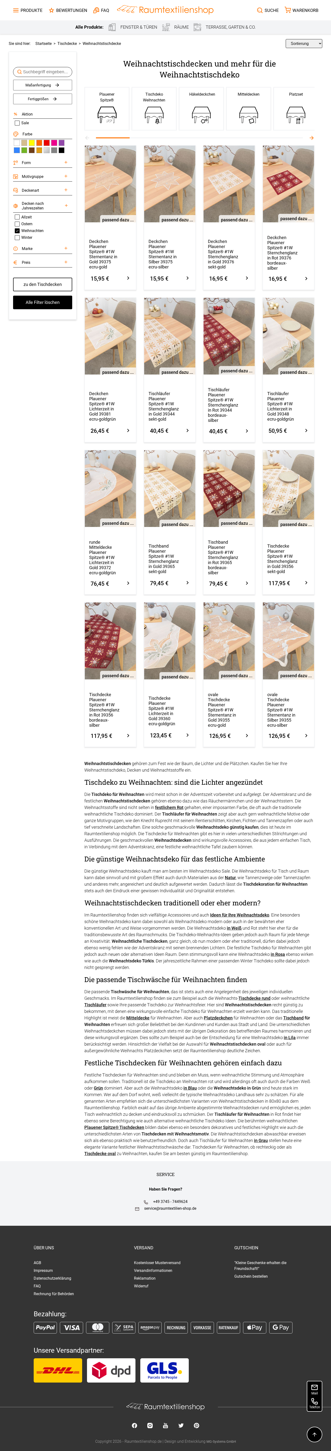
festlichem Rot (169, 807)
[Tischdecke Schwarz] (61, 150)
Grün (98, 1088)
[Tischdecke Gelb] (32, 143)
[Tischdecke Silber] (46, 150)
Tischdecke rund (254, 998)
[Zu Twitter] (181, 1426)
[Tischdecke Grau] (54, 150)
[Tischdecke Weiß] (17, 143)
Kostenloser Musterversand (157, 1262)
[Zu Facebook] (134, 1426)
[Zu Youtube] (165, 1426)
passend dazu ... (118, 219)
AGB (37, 1262)
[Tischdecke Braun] (32, 150)
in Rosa (278, 954)
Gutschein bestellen (251, 1276)
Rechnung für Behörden (54, 1294)
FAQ (37, 1286)
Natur (230, 877)
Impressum (43, 1270)
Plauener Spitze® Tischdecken (114, 1127)
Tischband (293, 1017)
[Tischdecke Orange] (39, 143)
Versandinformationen (153, 1270)
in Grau (261, 1140)
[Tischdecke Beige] (24, 143)
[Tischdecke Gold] (39, 150)
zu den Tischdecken (43, 284)
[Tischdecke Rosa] (54, 143)
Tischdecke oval (100, 1153)
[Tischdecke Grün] (24, 150)
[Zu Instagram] (150, 1426)
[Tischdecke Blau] (17, 150)
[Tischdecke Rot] (46, 143)
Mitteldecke (138, 1017)
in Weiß (234, 928)
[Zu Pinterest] (196, 1426)
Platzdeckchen (218, 1017)
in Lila (290, 1037)
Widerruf (141, 1286)
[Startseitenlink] (165, 10)
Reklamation (145, 1278)
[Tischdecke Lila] (61, 143)
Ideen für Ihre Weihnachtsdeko (239, 914)
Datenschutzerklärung (52, 1278)
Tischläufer (95, 1004)
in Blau (190, 1088)
